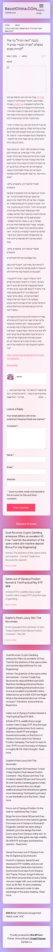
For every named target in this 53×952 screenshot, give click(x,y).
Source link (12, 365)
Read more (11, 705)
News (17, 25)
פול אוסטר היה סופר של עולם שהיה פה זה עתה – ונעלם (36, 394)
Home (7, 25)
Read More (11, 566)
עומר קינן (40, 97)
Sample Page (40, 12)
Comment (12, 425)
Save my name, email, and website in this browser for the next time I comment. (26, 495)
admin (24, 56)
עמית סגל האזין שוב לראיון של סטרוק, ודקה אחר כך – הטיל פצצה (16, 394)
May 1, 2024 (12, 56)
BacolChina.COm (21, 8)
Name (10, 454)
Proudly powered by (26, 934)
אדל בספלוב (18, 104)
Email (10, 467)
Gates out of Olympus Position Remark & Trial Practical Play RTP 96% (24, 583)
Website (11, 479)
